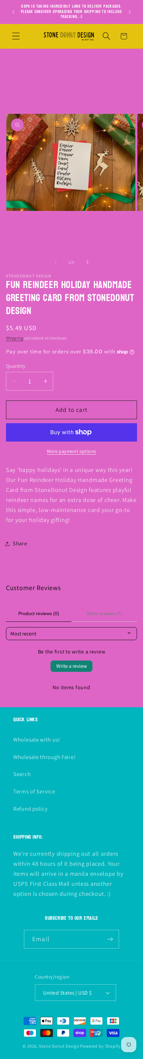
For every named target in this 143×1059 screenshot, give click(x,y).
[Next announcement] (129, 11)
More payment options (71, 451)
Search (22, 774)
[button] (16, 36)
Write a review (71, 666)
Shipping (14, 337)
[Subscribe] (110, 939)
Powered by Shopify (100, 1046)
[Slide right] (87, 262)
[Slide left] (55, 262)
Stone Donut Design (59, 1046)
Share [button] (20, 543)
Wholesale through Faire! (44, 757)
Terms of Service (34, 791)
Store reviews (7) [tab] (104, 613)
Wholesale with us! (36, 739)
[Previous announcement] (13, 11)
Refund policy (30, 808)
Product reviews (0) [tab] (38, 613)
